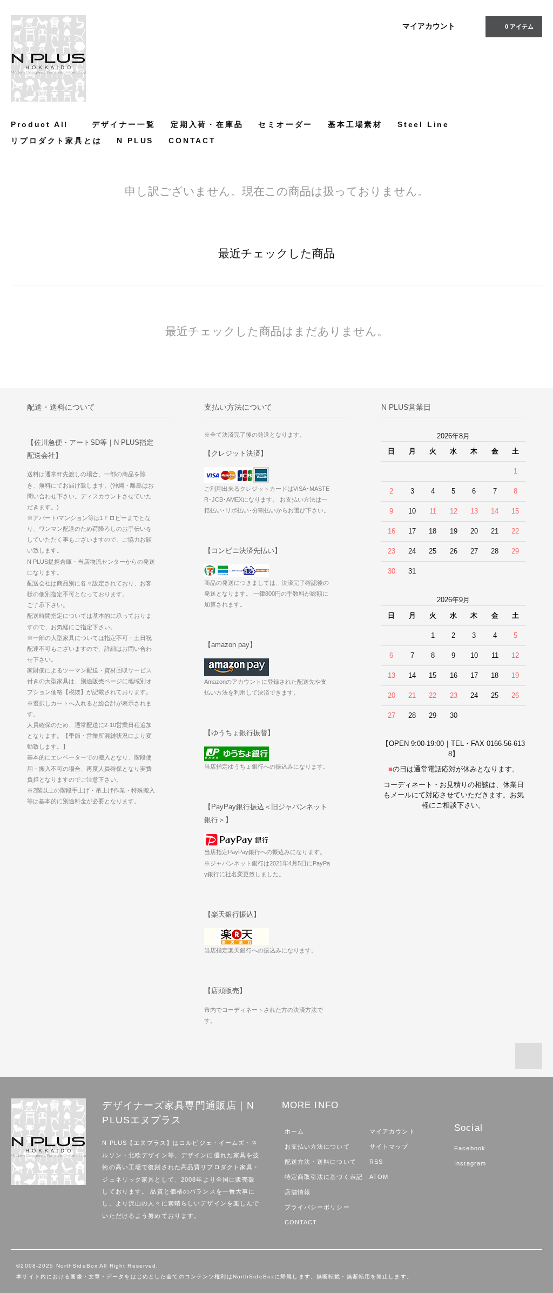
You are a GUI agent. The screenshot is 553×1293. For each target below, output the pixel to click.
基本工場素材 (355, 124)
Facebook (469, 1148)
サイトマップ (389, 1146)
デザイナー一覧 (124, 124)
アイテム (519, 26)
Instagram (470, 1163)
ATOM (378, 1177)
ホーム (294, 1131)
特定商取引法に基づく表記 (324, 1177)
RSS (376, 1161)
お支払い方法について (317, 1146)
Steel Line (423, 124)
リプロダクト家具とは (56, 140)
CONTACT (192, 140)
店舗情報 (298, 1192)
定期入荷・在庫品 (207, 124)
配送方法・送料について (320, 1161)
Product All (39, 124)
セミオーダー (285, 124)
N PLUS (135, 140)
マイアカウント (428, 26)
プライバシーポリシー (317, 1207)
